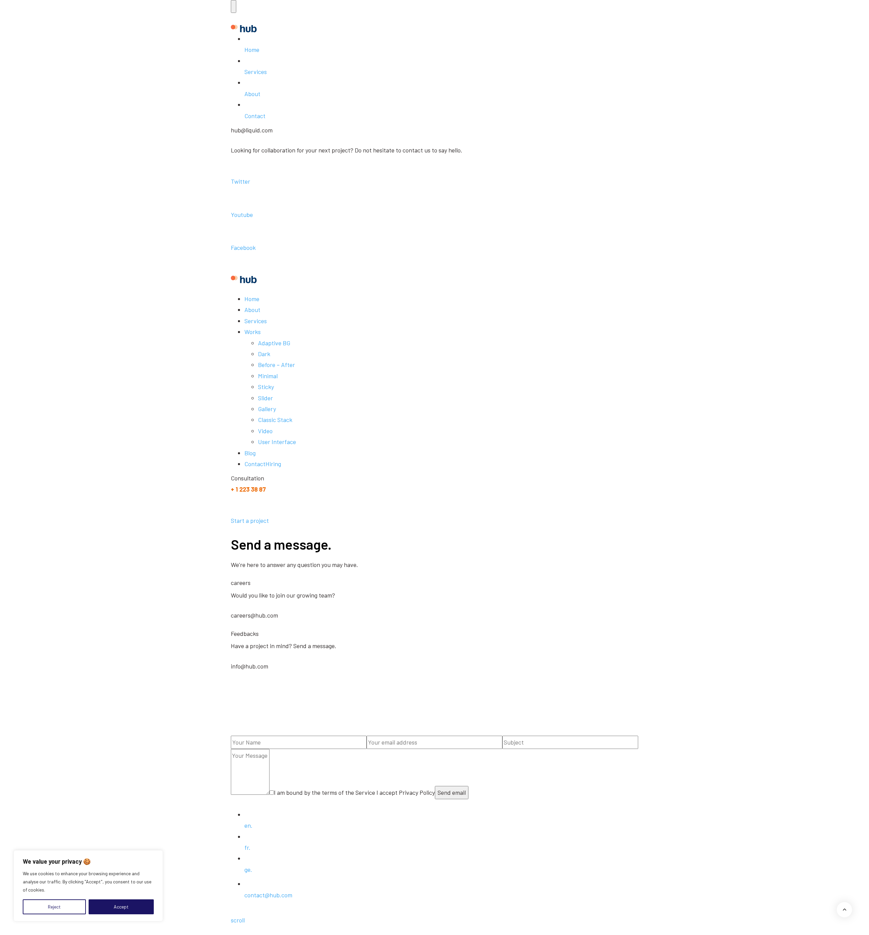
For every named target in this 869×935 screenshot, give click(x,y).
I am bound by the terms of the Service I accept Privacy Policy (354, 792)
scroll (238, 920)
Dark (264, 354)
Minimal (268, 376)
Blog (250, 453)
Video (265, 431)
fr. (247, 847)
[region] (88, 885)
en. (248, 825)
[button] (233, 6)
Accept (121, 907)
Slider (265, 398)
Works (252, 331)
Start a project (250, 520)
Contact (254, 116)
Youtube (242, 214)
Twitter (240, 181)
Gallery (267, 408)
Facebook (243, 247)
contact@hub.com (268, 895)
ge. (248, 869)
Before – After (276, 364)
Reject (54, 907)
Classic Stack (275, 419)
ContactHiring (262, 464)
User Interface (277, 441)
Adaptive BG (274, 343)
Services (255, 71)
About (252, 93)
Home (251, 49)
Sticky (266, 386)
